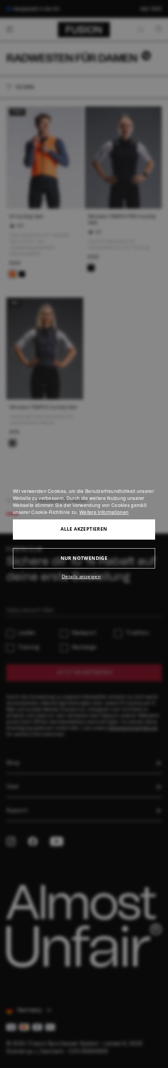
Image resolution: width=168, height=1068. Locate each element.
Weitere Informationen (104, 511)
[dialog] (84, 534)
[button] (84, 576)
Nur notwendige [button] (84, 558)
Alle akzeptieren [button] (84, 529)
